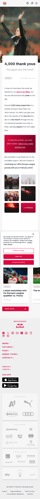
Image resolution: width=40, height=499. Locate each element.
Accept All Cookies (18, 262)
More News (9, 309)
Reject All (18, 256)
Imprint (10, 244)
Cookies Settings (18, 250)
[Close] (33, 234)
